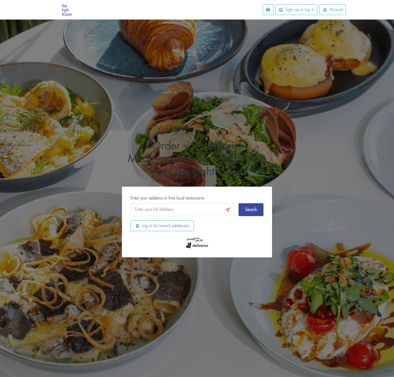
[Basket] (268, 9)
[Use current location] (228, 209)
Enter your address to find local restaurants (168, 198)
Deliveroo (67, 10)
